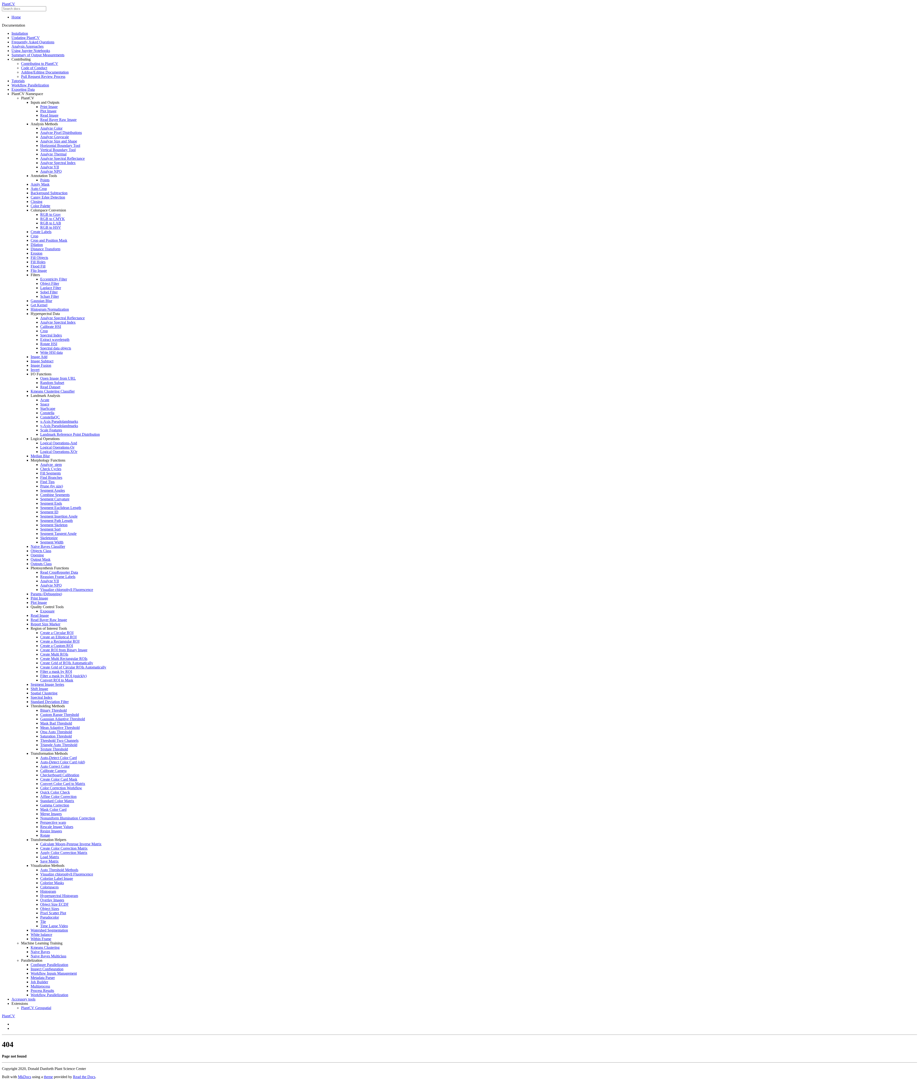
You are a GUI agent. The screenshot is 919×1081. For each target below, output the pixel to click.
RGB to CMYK (52, 219)
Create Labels (41, 232)
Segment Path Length (56, 521)
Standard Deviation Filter (50, 702)
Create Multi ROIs (54, 654)
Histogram (48, 891)
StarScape (47, 408)
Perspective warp (53, 822)
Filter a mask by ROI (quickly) (63, 676)
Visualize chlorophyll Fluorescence (66, 590)
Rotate (45, 835)
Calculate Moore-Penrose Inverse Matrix (70, 844)
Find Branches (51, 477)
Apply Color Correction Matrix (63, 853)
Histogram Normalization (50, 309)
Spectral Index (51, 335)
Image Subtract (42, 361)
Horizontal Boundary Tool (60, 145)
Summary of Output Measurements (37, 55)
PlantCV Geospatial (36, 1008)
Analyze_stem (51, 465)
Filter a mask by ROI (56, 671)
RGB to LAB (50, 223)
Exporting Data (23, 89)
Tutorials (18, 81)
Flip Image (39, 271)
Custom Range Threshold (59, 715)
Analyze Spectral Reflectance (62, 158)
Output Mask (40, 559)
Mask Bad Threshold (56, 723)
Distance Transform (45, 249)
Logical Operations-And (58, 443)
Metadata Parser (43, 978)
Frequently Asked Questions (32, 42)
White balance (41, 934)
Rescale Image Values (56, 827)
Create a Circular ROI (56, 633)
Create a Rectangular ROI (59, 641)
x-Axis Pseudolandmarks (59, 421)
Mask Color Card (53, 809)
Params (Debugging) (46, 594)
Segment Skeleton (53, 525)
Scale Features (51, 430)
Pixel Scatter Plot (53, 913)
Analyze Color (51, 128)
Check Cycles (50, 469)
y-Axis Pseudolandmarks (59, 426)
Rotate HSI (48, 344)
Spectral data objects (55, 348)
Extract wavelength (54, 339)
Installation (19, 33)
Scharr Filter (49, 296)
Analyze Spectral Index (58, 163)
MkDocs (24, 1077)
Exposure (47, 611)
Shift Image (39, 689)
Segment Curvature (54, 499)
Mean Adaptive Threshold (60, 728)
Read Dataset (50, 387)
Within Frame (41, 939)
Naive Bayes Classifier (48, 546)
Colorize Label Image (56, 878)
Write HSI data (51, 352)
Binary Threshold (53, 710)
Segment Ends (51, 503)
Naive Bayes (40, 952)
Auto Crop (39, 189)
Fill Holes (38, 262)
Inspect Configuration (47, 969)
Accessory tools (23, 999)
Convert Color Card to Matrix (62, 784)
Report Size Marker (45, 624)
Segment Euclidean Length (60, 508)
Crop (34, 236)
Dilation (37, 245)
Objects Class (41, 551)
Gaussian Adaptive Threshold (62, 719)
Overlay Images (52, 900)
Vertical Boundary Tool (58, 150)
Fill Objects (39, 258)
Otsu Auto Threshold (56, 732)
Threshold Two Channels (59, 740)
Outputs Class (41, 564)
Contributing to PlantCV (39, 64)
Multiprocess (40, 986)
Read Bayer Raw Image (58, 120)
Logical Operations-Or (57, 447)
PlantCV (8, 4)
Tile (43, 922)
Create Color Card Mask (58, 779)
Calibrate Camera (53, 771)
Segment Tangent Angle (58, 534)
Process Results (42, 991)
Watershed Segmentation (49, 930)
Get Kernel (39, 305)
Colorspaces (49, 887)
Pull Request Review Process (43, 76)
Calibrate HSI (50, 327)
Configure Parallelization (49, 965)
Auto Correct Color (55, 766)
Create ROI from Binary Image (63, 650)
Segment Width (51, 542)
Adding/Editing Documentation (45, 72)
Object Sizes (49, 909)
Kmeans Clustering (45, 947)
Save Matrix (49, 861)
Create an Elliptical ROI (58, 637)
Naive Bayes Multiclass (48, 956)
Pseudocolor (49, 917)
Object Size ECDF (54, 904)
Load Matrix (49, 857)
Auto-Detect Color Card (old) (62, 762)
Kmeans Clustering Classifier (53, 391)
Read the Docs (84, 1077)
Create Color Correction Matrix (64, 848)
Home (16, 17)
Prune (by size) (51, 486)
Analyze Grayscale (54, 137)
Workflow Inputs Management (54, 973)
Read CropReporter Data (59, 572)
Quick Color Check (55, 792)
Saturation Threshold (56, 736)
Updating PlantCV (25, 38)
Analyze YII (49, 167)
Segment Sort (50, 529)
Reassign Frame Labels (57, 577)
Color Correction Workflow (61, 788)
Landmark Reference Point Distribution (70, 434)
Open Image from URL (58, 378)
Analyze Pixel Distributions (61, 133)
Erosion (36, 253)
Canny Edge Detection (48, 197)
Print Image (49, 107)
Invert (35, 370)
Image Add (39, 357)
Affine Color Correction (58, 797)
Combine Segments (55, 495)
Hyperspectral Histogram (59, 896)
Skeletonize (49, 538)
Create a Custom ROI (56, 646)
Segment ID (49, 512)
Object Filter (49, 283)
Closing (36, 202)
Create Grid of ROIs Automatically (66, 663)
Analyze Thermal (53, 154)
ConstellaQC (50, 417)
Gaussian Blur (41, 301)
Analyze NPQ (51, 171)
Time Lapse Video (54, 926)
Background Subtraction (49, 193)
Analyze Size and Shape (58, 141)
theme (48, 1077)
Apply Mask (40, 184)
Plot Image (48, 111)
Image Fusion (41, 365)
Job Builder (39, 982)
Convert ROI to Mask (56, 680)
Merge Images (51, 814)
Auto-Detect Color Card (58, 758)
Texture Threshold (54, 749)
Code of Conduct (34, 68)
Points (45, 180)
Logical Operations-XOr (58, 452)
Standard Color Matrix (57, 801)
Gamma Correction (54, 805)
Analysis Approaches (27, 46)
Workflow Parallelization (30, 85)
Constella (47, 413)
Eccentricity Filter (53, 279)
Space (44, 404)
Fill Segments (50, 473)
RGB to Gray (50, 214)
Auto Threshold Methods (59, 870)
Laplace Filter (50, 288)
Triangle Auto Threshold (58, 745)
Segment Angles (52, 490)
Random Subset (52, 383)
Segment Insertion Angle (59, 516)
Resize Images (51, 831)
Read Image (49, 115)
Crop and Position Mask (49, 240)
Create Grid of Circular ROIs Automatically (73, 667)
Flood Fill (38, 266)
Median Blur (40, 456)
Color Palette (40, 206)
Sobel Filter (49, 292)
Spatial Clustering (44, 693)
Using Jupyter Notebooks (30, 51)
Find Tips (47, 482)
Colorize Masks (52, 883)
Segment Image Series (47, 684)
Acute (44, 400)
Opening (37, 555)
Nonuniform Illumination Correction (67, 818)
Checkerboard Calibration (59, 775)
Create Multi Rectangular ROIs (63, 659)
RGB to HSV (50, 227)
